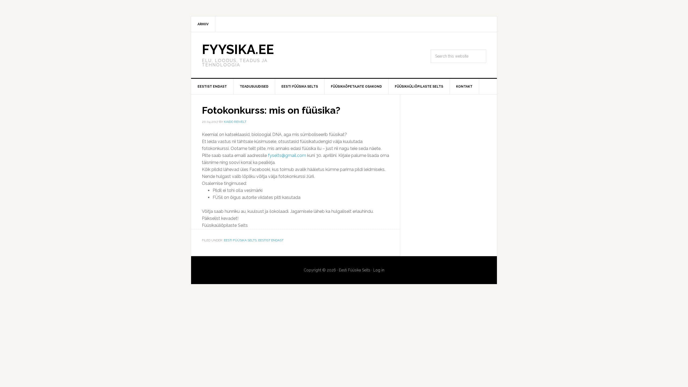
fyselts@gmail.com (287, 155)
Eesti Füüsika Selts (240, 240)
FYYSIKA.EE (238, 49)
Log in (378, 270)
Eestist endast (271, 240)
